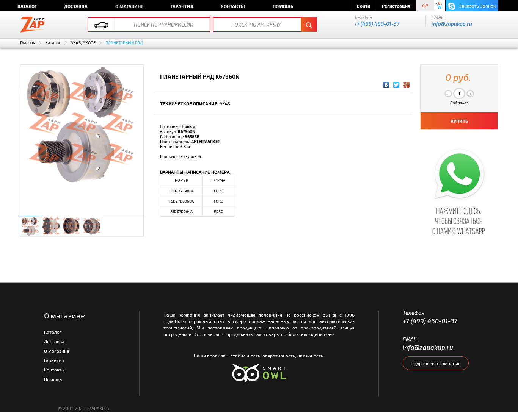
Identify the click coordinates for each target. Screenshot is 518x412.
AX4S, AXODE (83, 42)
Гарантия (182, 6)
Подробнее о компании (436, 363)
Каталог (27, 6)
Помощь (283, 6)
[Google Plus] (407, 85)
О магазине (129, 6)
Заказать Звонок (477, 5)
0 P (425, 5)
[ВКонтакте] (386, 85)
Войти (363, 5)
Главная (27, 42)
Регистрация (396, 5)
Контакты (233, 6)
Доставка (76, 6)
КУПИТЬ (459, 120)
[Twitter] (396, 85)
